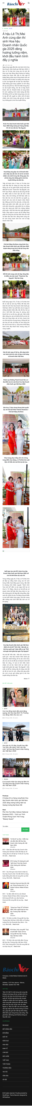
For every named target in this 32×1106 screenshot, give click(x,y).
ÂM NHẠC (6, 779)
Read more (12, 856)
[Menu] (3, 3)
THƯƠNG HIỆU (7, 1068)
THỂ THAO (6, 1060)
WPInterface (6, 1097)
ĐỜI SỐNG (6, 1033)
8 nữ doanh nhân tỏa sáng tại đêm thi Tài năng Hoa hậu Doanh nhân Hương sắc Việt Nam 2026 (16, 783)
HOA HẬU (6, 28)
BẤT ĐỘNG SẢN (7, 1029)
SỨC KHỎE (6, 1056)
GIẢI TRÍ (5, 708)
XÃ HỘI (5, 1079)
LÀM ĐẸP (5, 1052)
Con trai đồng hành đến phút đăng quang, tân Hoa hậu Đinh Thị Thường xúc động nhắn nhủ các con (15, 713)
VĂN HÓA (5, 1075)
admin (16, 717)
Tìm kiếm (5, 826)
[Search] (28, 3)
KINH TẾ (5, 1048)
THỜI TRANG (6, 1064)
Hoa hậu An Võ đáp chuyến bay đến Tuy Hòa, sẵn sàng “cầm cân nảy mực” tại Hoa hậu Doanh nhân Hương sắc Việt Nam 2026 (16, 748)
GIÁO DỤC (6, 1041)
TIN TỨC (10, 28)
